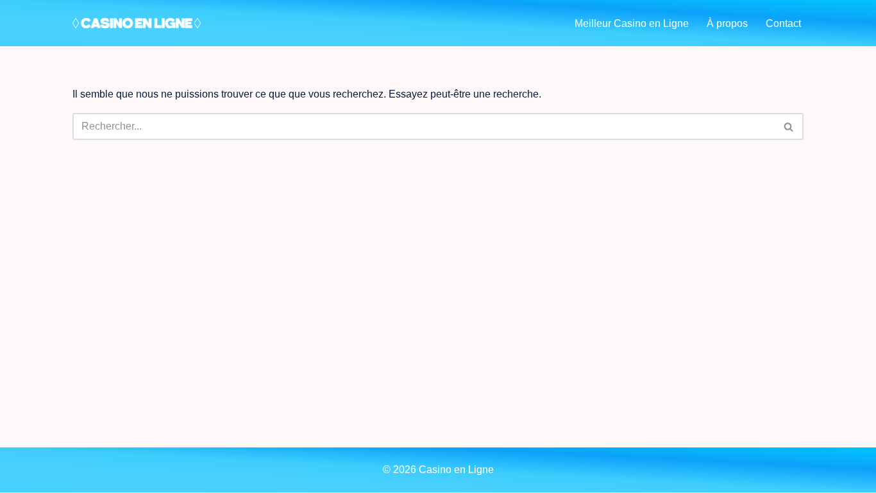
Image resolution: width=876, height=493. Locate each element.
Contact (783, 23)
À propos (727, 23)
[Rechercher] (789, 126)
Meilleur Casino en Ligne (632, 23)
